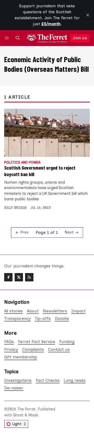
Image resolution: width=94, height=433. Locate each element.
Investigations (18, 380)
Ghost (18, 415)
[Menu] (7, 38)
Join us (80, 38)
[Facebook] (8, 277)
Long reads (75, 380)
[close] (88, 15)
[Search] (17, 38)
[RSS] (29, 277)
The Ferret (26, 409)
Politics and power (22, 162)
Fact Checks (48, 380)
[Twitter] (19, 277)
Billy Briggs (15, 208)
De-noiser (13, 387)
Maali (33, 415)
